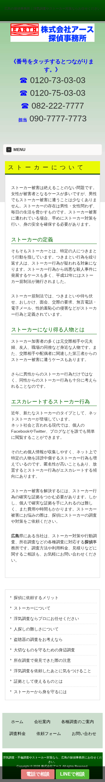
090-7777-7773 (58, 118)
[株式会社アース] (52, 39)
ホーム (17, 721)
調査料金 (17, 733)
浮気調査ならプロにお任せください (46, 618)
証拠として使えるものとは (38, 681)
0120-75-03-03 (56, 93)
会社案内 (42, 721)
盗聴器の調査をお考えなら (38, 639)
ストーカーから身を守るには (40, 691)
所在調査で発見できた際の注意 (42, 660)
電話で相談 (38, 774)
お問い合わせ (84, 733)
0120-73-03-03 (57, 80)
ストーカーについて (32, 608)
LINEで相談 (72, 774)
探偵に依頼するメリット (36, 597)
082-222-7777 (56, 105)
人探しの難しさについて (36, 629)
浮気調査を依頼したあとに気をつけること (52, 670)
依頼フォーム (48, 733)
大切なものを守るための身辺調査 (44, 650)
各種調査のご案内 (77, 721)
